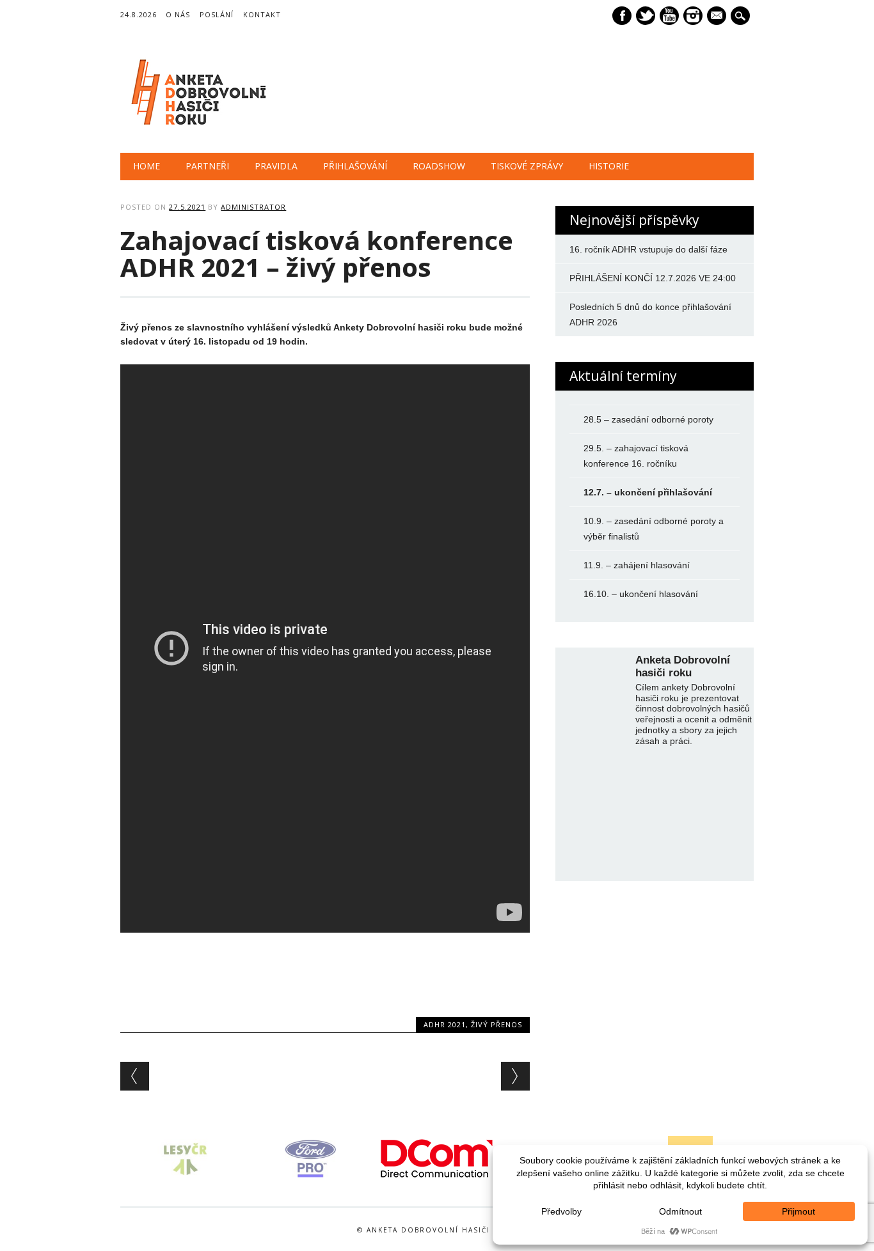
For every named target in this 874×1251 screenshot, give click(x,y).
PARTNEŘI (207, 166)
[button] (113, 1158)
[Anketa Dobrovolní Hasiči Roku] (196, 126)
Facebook (622, 15)
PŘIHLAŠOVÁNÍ (355, 166)
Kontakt (262, 14)
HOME (146, 166)
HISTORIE (609, 166)
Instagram (693, 15)
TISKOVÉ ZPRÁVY (527, 166)
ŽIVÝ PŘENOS (496, 1024)
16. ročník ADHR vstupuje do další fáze (648, 249)
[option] (183, 1158)
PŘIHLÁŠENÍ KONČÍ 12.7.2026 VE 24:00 (652, 278)
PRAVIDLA (276, 166)
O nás (178, 14)
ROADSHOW (439, 166)
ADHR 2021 (445, 1024)
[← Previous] (134, 1076)
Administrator (253, 207)
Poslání (217, 14)
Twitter (645, 15)
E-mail (718, 16)
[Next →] (515, 1076)
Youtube (669, 15)
